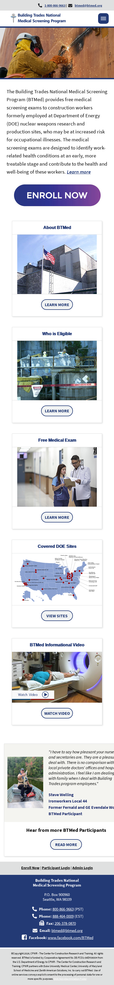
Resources (34, 264)
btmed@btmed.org (67, 930)
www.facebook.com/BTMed (70, 937)
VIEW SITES (57, 615)
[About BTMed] (57, 264)
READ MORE (66, 844)
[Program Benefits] (57, 477)
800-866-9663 (63, 909)
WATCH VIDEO (57, 713)
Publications (75, 264)
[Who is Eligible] (57, 370)
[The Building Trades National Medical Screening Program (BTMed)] (57, 677)
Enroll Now (30, 867)
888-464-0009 (63, 916)
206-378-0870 (65, 923)
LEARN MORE (57, 304)
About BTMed (57, 227)
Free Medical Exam (57, 440)
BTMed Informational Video (57, 645)
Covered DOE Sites (57, 546)
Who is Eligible (57, 334)
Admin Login (82, 867)
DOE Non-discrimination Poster (70, 979)
